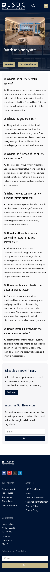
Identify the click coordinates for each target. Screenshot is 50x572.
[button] (46, 6)
